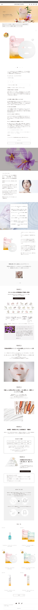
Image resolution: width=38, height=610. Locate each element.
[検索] (31, 4)
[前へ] (15, 67)
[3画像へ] (19, 67)
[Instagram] (19, 603)
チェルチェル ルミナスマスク (9, 567)
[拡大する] (36, 30)
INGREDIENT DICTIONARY (19, 298)
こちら (20, 137)
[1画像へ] (17, 67)
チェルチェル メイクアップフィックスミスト (10, 545)
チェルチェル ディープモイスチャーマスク (28, 567)
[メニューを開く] (2, 4)
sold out (19, 140)
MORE (19, 595)
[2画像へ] (18, 67)
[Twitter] (16, 603)
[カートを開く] (36, 4)
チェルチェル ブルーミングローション (28, 590)
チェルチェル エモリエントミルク (9, 590)
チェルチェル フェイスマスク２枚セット (28, 545)
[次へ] (22, 67)
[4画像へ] (20, 67)
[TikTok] (21, 603)
